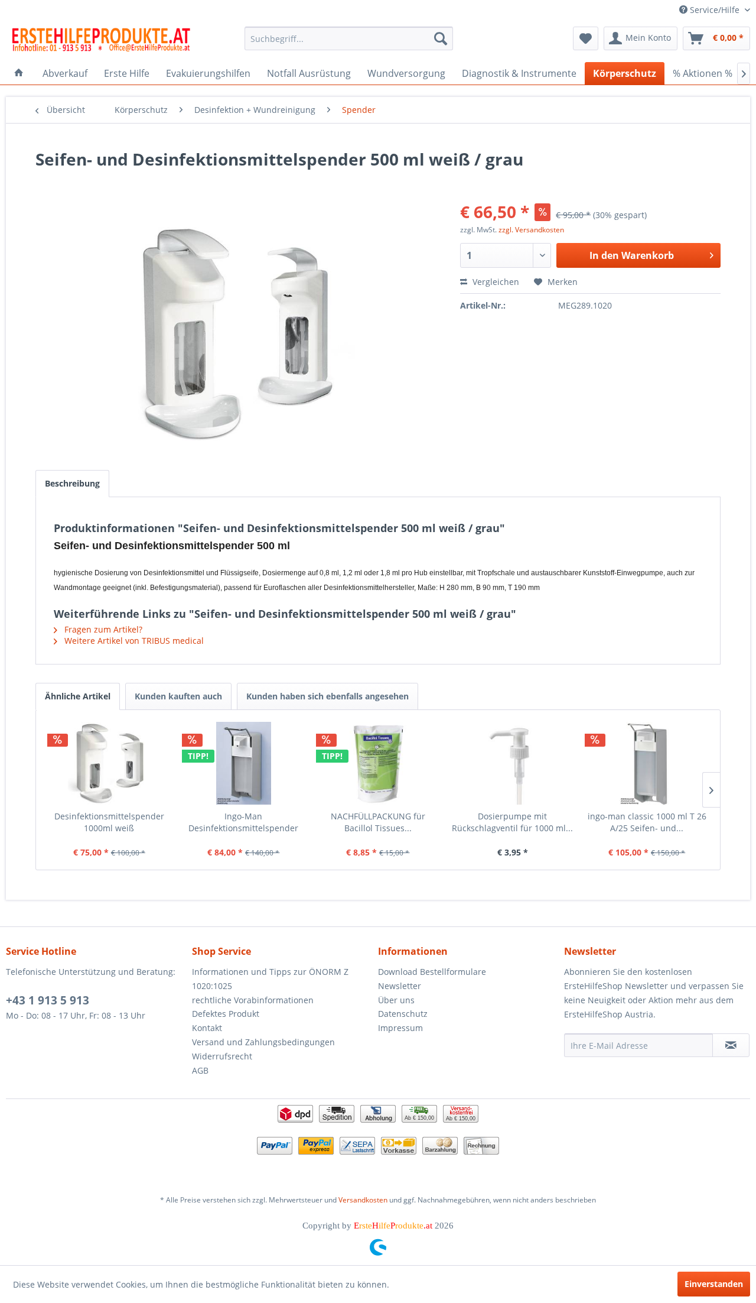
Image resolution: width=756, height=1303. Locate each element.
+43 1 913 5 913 (47, 1000)
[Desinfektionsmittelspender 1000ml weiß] (109, 763)
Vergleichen (494, 281)
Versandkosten (362, 1200)
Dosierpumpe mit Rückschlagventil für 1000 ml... (512, 822)
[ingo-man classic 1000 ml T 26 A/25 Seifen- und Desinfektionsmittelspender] (646, 763)
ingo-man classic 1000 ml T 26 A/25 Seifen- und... (647, 822)
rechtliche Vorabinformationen (253, 1000)
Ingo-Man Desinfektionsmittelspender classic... (243, 822)
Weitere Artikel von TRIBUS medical (133, 640)
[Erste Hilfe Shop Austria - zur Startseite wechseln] (101, 41)
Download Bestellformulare (432, 971)
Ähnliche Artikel (77, 696)
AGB (200, 1070)
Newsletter (399, 985)
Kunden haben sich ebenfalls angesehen (327, 696)
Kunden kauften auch (178, 696)
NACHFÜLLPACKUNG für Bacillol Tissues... (378, 822)
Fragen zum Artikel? (102, 629)
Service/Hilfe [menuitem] (714, 9)
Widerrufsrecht (222, 1056)
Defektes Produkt (225, 1013)
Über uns (396, 1000)
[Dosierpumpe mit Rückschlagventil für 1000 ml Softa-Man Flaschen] (512, 763)
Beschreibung (72, 483)
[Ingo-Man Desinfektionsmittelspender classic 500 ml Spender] (244, 763)
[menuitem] (349, 38)
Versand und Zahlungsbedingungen (263, 1042)
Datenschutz (403, 1013)
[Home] (19, 73)
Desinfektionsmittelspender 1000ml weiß (109, 822)
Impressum (400, 1027)
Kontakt (207, 1027)
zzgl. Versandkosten (531, 230)
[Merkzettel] (585, 38)
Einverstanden (714, 1283)
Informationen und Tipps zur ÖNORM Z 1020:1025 (270, 978)
